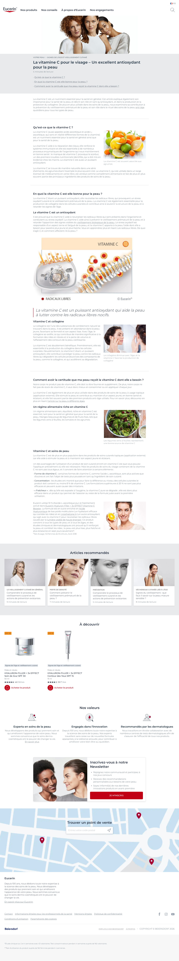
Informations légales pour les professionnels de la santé (43, 913)
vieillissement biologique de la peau (95, 222)
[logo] (10, 10)
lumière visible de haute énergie (64, 519)
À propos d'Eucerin (73, 10)
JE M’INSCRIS (116, 795)
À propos (130, 929)
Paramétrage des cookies (43, 919)
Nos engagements (102, 10)
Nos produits (28, 10)
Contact (8, 913)
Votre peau (38, 57)
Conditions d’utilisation (16, 919)
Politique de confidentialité (108, 913)
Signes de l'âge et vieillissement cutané (67, 57)
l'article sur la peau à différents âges (66, 401)
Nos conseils (49, 10)
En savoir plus (32, 741)
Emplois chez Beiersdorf (111, 929)
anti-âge (140, 107)
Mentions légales (83, 913)
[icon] (109, 830)
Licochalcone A (69, 514)
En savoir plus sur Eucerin (18, 901)
